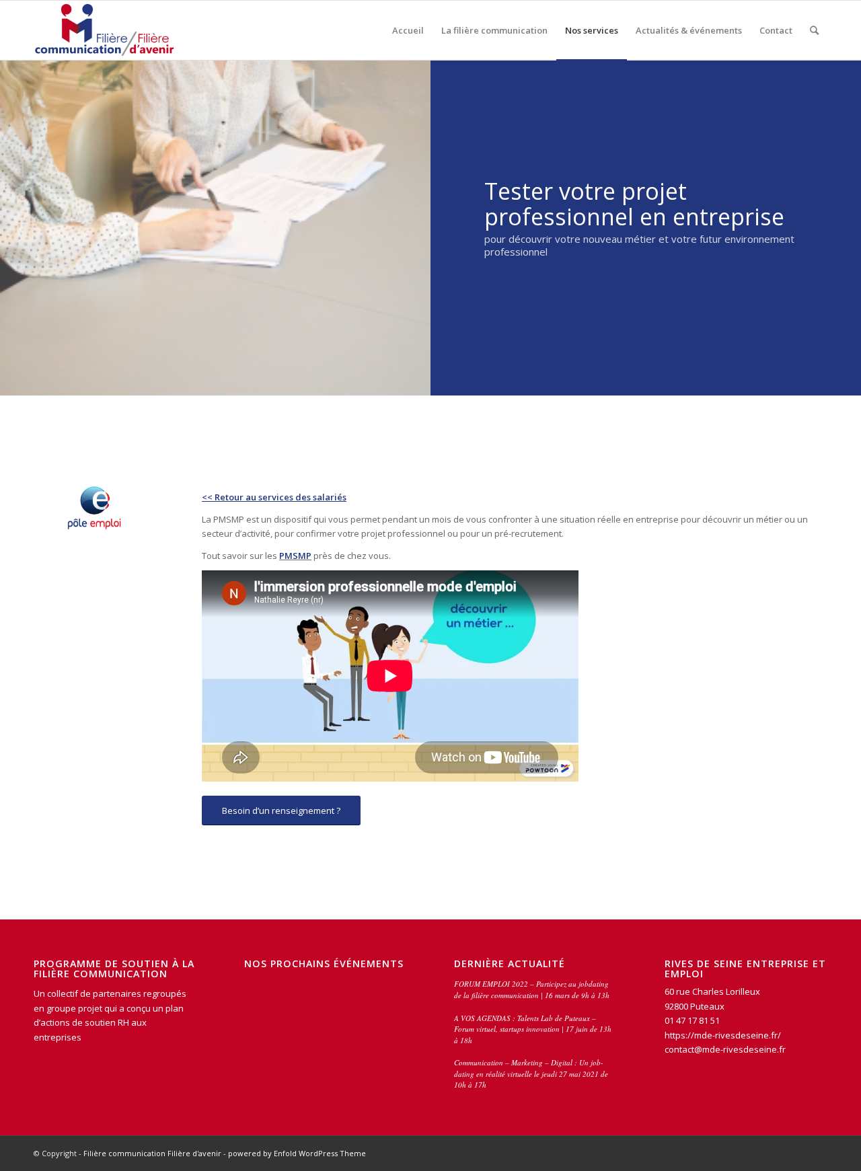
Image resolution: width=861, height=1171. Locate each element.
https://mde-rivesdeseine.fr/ (724, 1035)
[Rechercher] (814, 30)
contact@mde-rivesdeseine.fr (725, 1049)
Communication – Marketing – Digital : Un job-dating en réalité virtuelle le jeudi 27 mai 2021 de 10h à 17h (531, 1073)
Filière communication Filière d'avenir (152, 1153)
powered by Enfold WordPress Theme (297, 1153)
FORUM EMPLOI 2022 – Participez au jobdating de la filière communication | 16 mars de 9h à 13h (531, 989)
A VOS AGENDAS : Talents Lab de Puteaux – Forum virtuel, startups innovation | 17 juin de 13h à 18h (532, 1029)
